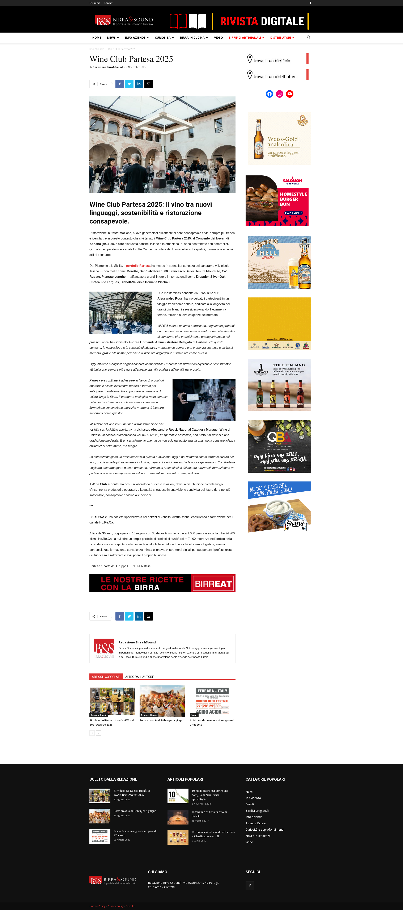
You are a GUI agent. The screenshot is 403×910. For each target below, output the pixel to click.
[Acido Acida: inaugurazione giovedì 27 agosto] (213, 701)
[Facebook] (310, 3)
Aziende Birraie (99, 715)
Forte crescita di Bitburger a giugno (162, 720)
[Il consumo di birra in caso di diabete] (177, 817)
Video (218, 37)
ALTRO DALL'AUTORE (139, 677)
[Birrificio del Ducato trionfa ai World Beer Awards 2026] (112, 701)
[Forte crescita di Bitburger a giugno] (162, 701)
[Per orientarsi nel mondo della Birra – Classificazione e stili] (177, 837)
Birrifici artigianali (245, 37)
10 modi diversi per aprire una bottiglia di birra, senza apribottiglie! (210, 795)
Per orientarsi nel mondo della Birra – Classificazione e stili (213, 834)
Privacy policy (115, 906)
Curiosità (163, 37)
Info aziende (135, 37)
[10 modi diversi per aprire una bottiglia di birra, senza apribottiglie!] (177, 796)
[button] (309, 38)
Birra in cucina (192, 37)
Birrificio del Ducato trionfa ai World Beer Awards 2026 (132, 793)
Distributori (280, 37)
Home (96, 37)
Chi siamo (94, 2)
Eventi (194, 715)
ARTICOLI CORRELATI (106, 677)
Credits (130, 906)
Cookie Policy (97, 906)
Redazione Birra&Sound (108, 66)
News (111, 37)
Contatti (108, 2)
